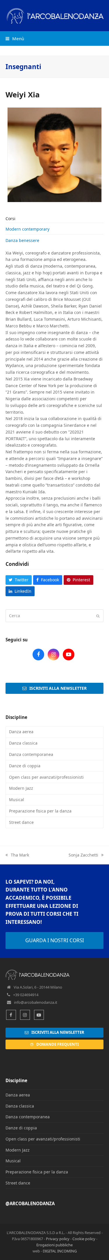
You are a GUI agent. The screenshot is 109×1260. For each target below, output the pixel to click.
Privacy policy (57, 1238)
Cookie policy (83, 1238)
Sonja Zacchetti (83, 855)
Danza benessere (22, 240)
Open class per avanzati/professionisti (46, 777)
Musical (16, 799)
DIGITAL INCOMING (60, 1251)
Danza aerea (21, 731)
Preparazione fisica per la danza (40, 811)
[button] (15, 38)
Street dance (21, 822)
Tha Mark (20, 855)
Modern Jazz (21, 788)
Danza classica (23, 743)
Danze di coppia (24, 765)
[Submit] (97, 616)
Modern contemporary (27, 229)
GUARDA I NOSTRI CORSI (54, 940)
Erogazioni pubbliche (54, 1244)
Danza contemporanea (31, 754)
